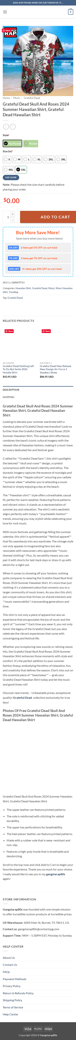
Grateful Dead (32, 97)
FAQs (6, 972)
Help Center (10, 1014)
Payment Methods (14, 979)
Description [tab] (11, 389)
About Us (9, 957)
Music (16, 97)
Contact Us (10, 964)
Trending (13, 292)
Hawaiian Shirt (23, 288)
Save (8, 30)
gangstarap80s (55, 874)
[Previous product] (12, 126)
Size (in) (8, 151)
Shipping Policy (12, 1000)
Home (6, 97)
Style (6, 135)
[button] (5, 11)
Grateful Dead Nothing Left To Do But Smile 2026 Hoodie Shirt (18, 369)
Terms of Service (13, 1007)
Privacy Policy (11, 986)
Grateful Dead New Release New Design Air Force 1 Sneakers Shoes (55, 369)
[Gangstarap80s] (38, 12)
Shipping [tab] (8, 397)
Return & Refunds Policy (18, 993)
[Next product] (6, 126)
